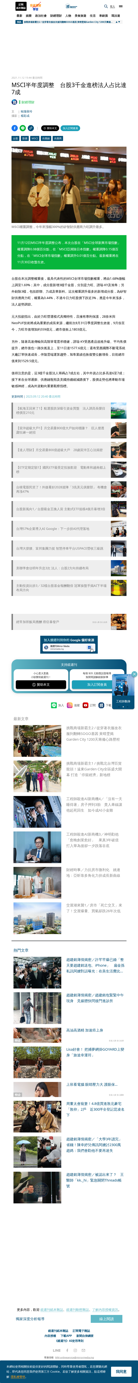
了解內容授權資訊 (105, 1309)
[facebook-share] (15, 128)
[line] (57, 1350)
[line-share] (23, 128)
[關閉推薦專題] (134, 674)
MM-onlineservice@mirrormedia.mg (74, 1357)
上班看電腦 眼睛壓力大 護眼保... (92, 1084)
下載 (108, 705)
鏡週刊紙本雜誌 (51, 1309)
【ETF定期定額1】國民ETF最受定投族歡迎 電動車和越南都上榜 (61, 469)
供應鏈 (46, 138)
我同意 (121, 1371)
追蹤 (77, 705)
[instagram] (75, 1350)
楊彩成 (25, 116)
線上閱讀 (106, 1318)
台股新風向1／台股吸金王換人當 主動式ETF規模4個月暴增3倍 (60, 509)
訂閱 (93, 705)
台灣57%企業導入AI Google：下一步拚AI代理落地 (52, 529)
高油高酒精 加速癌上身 (84, 1030)
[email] (83, 1350)
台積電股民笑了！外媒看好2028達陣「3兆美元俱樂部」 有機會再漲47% (61, 489)
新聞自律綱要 (85, 1336)
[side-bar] (121, 6)
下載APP (66, 1336)
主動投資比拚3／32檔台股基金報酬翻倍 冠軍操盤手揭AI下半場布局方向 (61, 588)
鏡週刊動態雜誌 (77, 1309)
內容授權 (50, 1336)
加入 (61, 705)
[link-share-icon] (31, 128)
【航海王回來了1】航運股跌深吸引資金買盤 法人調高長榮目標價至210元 (60, 410)
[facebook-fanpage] (67, 1350)
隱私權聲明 (18, 1377)
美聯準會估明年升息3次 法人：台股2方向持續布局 (52, 568)
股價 (24, 138)
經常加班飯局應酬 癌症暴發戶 (37, 622)
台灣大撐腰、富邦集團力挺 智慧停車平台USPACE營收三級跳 (59, 548)
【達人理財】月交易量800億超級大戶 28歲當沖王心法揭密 (59, 450)
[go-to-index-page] (71, 6)
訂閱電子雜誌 (81, 1331)
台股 (15, 138)
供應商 (58, 138)
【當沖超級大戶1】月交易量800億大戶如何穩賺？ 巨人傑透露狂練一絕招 (60, 430)
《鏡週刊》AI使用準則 (69, 1341)
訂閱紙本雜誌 (21, 6)
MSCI (35, 138)
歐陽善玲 (26, 111)
